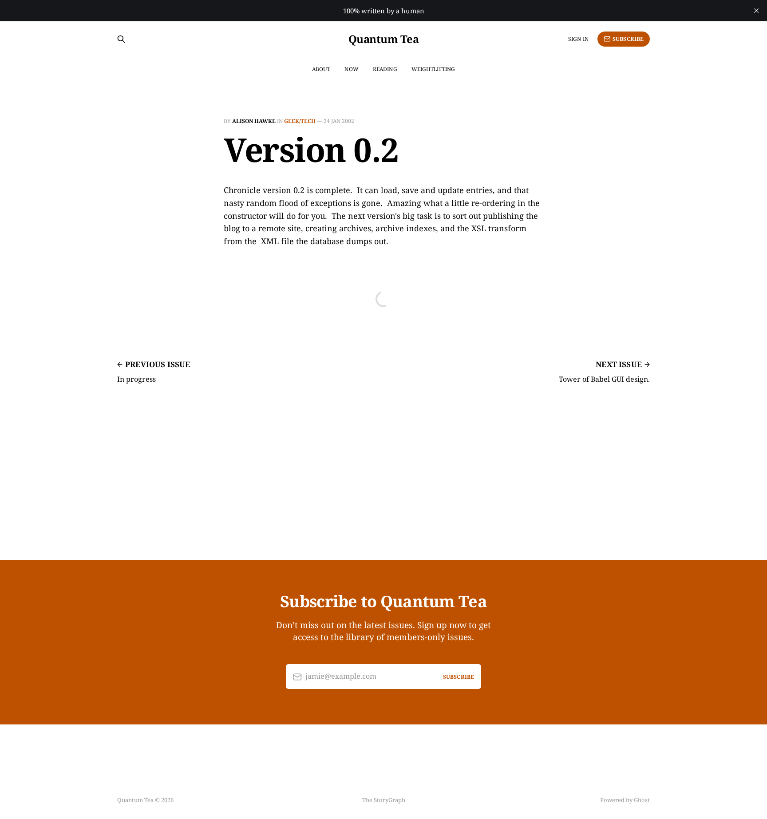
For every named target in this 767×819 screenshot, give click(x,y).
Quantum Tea (383, 39)
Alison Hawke (254, 121)
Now (351, 69)
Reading (385, 69)
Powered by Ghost (625, 800)
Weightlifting (433, 69)
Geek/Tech (300, 121)
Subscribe (628, 39)
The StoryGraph (383, 800)
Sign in (578, 39)
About (321, 69)
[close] (756, 11)
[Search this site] (121, 39)
